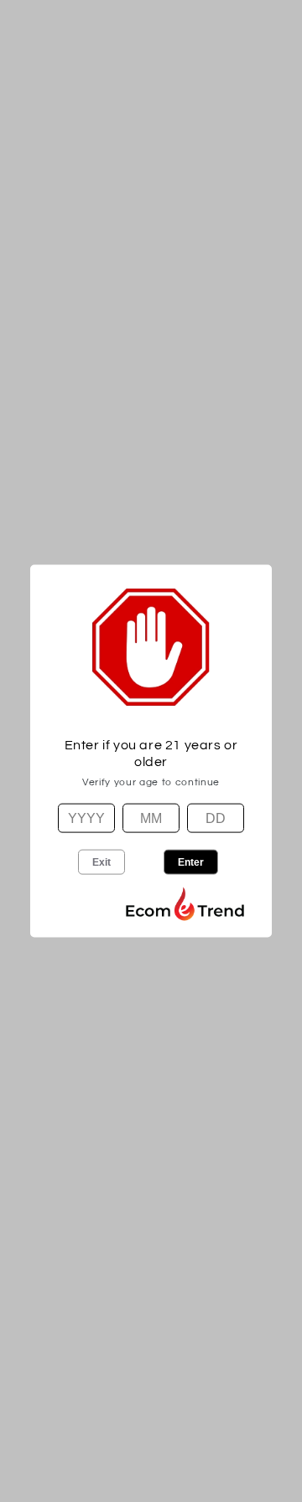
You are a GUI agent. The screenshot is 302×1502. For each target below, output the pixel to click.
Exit (101, 861)
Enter (191, 861)
